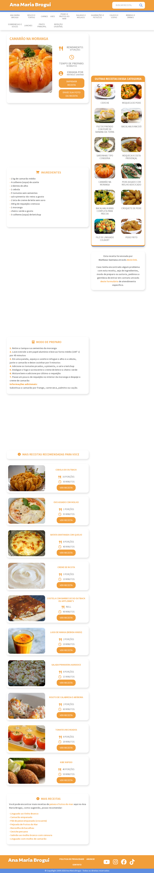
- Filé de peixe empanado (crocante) (28, 821)
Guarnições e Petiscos (97, 16)
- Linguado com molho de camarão (27, 838)
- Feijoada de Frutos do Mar (23, 824)
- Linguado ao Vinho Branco (23, 813)
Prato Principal (41, 25)
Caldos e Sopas (114, 16)
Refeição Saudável (58, 25)
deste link (132, 260)
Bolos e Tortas (31, 16)
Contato (77, 864)
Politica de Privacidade (71, 859)
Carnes (44, 16)
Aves (52, 16)
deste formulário (109, 281)
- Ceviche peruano (18, 831)
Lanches (28, 25)
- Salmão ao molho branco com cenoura (30, 835)
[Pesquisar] (141, 5)
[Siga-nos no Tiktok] (132, 863)
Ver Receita (66, 487)
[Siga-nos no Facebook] (124, 863)
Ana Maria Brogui (15, 16)
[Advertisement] (48, 139)
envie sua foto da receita (71, 94)
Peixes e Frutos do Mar (64, 16)
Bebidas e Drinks (130, 16)
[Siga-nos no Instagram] (115, 863)
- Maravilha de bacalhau (21, 828)
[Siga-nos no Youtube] (106, 863)
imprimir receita (71, 83)
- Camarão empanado (20, 817)
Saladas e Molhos (81, 16)
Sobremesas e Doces (15, 25)
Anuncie (90, 859)
